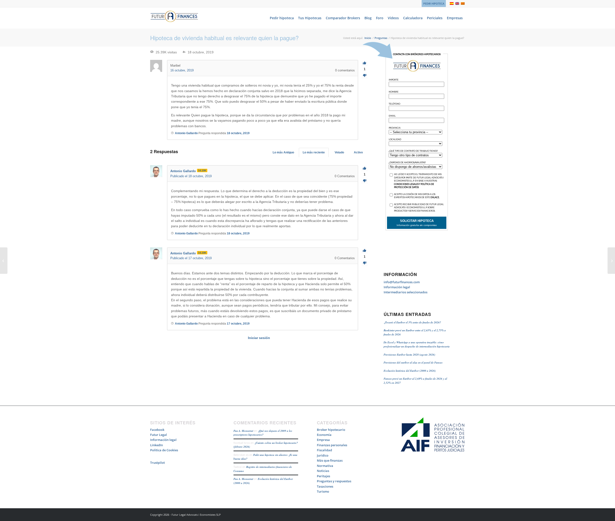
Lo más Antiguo (283, 152)
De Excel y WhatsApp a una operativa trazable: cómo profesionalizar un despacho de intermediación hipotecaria (417, 344)
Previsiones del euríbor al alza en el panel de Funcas (413, 362)
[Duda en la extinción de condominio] (3, 260)
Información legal (397, 287)
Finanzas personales (332, 445)
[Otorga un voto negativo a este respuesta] (364, 181)
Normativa (325, 466)
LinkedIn (156, 445)
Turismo (323, 491)
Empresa (323, 440)
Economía (324, 435)
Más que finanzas (330, 460)
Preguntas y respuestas (334, 481)
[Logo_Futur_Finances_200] (174, 18)
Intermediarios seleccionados (405, 292)
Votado (339, 152)
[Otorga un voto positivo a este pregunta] (364, 63)
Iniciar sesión (259, 338)
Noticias (323, 471)
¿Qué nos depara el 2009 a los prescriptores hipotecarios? (263, 433)
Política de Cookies (164, 450)
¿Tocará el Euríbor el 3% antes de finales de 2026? (412, 322)
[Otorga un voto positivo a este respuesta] (364, 168)
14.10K (202, 170)
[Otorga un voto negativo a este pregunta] (364, 75)
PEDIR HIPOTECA (433, 3)
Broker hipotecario (331, 429)
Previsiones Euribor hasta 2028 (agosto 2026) (409, 355)
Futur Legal (158, 435)
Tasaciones (325, 486)
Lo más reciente (314, 152)
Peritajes (323, 476)
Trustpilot (157, 462)
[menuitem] (432, 3)
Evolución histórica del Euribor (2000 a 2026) (410, 371)
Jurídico (322, 455)
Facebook (157, 429)
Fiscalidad (324, 450)
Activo (358, 152)
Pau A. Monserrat (243, 431)
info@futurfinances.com (402, 282)
